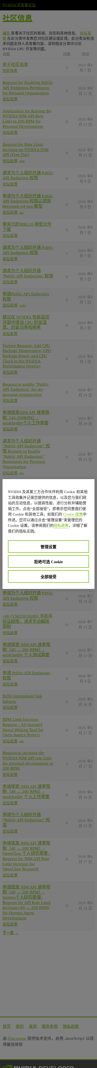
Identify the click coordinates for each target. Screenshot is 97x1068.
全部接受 (48, 577)
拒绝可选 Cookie (48, 562)
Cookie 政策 (73, 514)
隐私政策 (61, 526)
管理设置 (48, 547)
